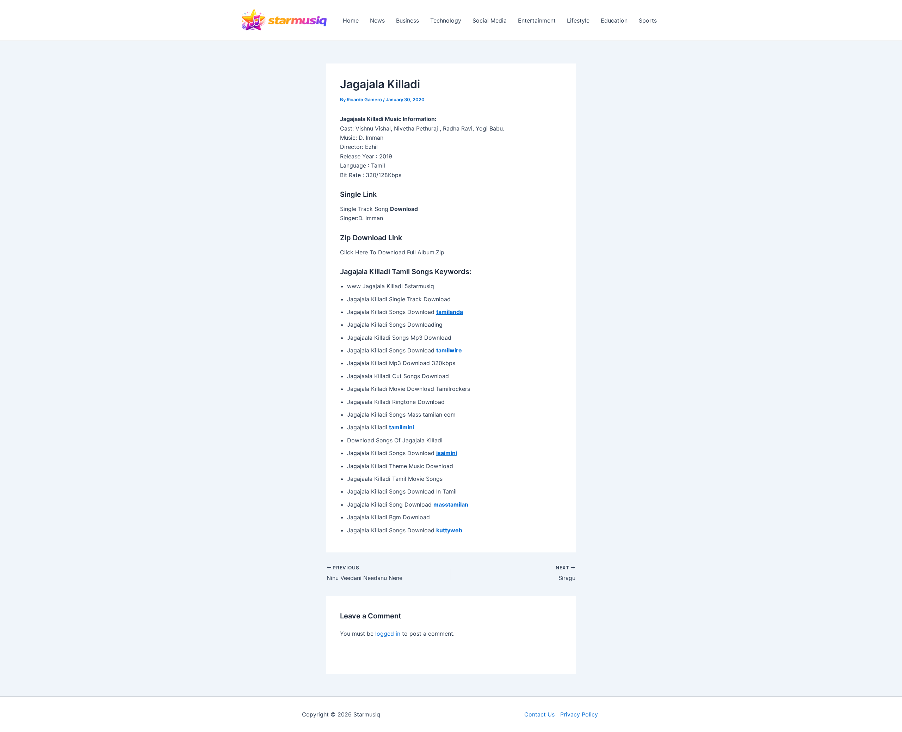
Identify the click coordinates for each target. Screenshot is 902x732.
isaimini (446, 452)
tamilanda (449, 311)
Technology (445, 20)
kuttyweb (449, 530)
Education (614, 20)
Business (407, 20)
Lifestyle (578, 20)
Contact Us (539, 714)
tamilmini (401, 427)
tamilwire (449, 350)
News (377, 20)
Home (351, 20)
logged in (387, 633)
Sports (648, 20)
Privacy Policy (579, 714)
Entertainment (537, 20)
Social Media (489, 20)
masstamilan (450, 504)
